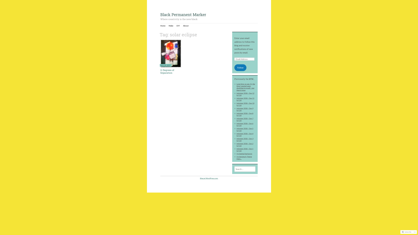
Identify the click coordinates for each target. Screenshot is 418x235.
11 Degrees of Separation (167, 71)
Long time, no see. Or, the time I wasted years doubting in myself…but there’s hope (246, 87)
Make (171, 26)
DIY (178, 26)
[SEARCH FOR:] (245, 169)
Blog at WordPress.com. (209, 178)
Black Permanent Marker (183, 14)
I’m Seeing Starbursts (244, 154)
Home (162, 26)
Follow (240, 67)
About (186, 26)
